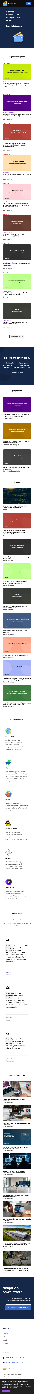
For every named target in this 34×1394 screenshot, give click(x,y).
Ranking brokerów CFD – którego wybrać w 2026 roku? (17, 1220)
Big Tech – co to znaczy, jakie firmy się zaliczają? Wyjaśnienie (15, 323)
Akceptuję (6, 1391)
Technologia (6, 172)
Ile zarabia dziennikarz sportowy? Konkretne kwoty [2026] (14, 235)
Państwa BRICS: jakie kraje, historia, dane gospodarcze (16, 468)
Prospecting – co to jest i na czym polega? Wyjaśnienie (16, 264)
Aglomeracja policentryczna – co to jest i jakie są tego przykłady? (16, 441)
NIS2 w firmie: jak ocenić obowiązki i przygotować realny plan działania (15, 1172)
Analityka (5, 232)
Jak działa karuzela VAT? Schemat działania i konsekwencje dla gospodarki (17, 679)
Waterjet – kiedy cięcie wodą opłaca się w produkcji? (16, 1124)
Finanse (5, 81)
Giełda (9, 320)
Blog (28, 3)
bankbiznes (12, 3)
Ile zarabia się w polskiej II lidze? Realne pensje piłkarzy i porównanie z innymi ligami (16, 85)
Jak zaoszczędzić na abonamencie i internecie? (14, 1100)
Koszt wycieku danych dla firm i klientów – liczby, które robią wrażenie (16, 506)
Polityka (16, 445)
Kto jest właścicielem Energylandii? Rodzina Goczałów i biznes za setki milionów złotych (14, 145)
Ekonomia (6, 471)
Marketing (10, 262)
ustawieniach (13, 1388)
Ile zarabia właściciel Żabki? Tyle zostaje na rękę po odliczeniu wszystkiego (17, 703)
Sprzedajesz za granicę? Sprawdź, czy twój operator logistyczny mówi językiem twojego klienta (17, 1244)
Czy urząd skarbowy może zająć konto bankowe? (15, 631)
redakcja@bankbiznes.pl (15, 1363)
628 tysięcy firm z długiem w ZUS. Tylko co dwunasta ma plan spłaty (16, 1148)
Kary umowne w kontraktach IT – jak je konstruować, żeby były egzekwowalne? (16, 1269)
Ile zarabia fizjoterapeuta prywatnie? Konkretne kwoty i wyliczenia (15, 293)
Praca (9, 81)
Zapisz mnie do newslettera (18, 1307)
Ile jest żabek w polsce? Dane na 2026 (15, 655)
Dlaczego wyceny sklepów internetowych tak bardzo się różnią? (16, 1196)
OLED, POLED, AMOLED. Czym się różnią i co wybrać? (17, 175)
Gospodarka (11, 112)
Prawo (8, 202)
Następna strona (17, 336)
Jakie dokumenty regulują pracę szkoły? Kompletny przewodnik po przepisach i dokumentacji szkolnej (16, 205)
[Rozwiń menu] (21, 3)
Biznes (4, 141)
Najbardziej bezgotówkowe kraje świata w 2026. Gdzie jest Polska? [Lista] (17, 115)
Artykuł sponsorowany (9, 1102)
